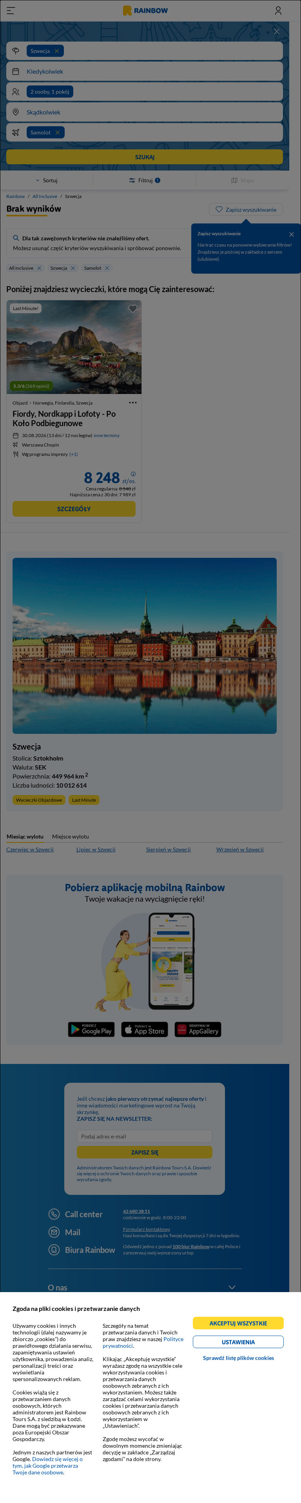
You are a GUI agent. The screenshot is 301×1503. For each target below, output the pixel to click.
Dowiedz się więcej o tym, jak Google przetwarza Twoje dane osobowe (48, 1466)
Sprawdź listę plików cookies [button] (238, 1357)
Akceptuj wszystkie (242, 1324)
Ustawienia (252, 1343)
